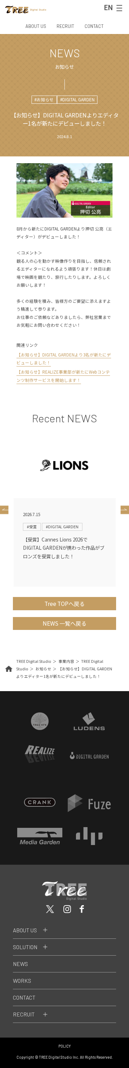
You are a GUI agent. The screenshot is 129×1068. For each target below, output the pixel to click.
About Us (25, 930)
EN (108, 7)
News (20, 964)
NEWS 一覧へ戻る (64, 623)
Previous (5, 509)
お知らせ (43, 668)
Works (22, 980)
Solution (25, 947)
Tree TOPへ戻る (64, 603)
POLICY (64, 1046)
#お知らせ (44, 99)
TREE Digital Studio (33, 661)
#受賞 (32, 526)
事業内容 (66, 661)
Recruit (24, 1014)
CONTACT (94, 26)
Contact (24, 997)
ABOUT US (35, 26)
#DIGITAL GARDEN (77, 99)
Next (123, 509)
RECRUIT (65, 26)
